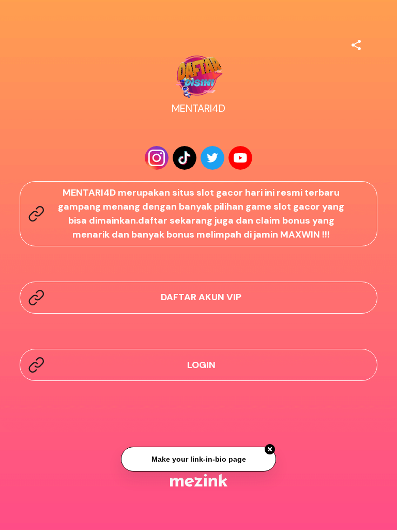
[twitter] (212, 158)
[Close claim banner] (270, 450)
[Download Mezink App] (198, 480)
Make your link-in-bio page (198, 459)
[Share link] (356, 43)
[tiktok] (184, 158)
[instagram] (157, 158)
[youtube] (240, 158)
